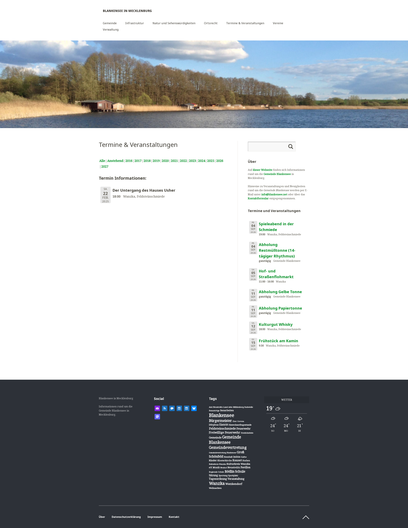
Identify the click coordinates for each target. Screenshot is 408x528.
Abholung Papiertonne (280, 308)
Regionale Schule (216, 472)
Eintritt (223, 424)
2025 (210, 161)
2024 (201, 161)
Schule (240, 471)
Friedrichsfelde (247, 433)
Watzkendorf (233, 484)
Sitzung (213, 475)
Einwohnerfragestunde (240, 424)
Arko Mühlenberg (236, 407)
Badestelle (248, 407)
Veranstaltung (236, 479)
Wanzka (217, 483)
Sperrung (223, 475)
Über (102, 517)
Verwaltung (111, 29)
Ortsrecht (211, 23)
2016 (128, 161)
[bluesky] (194, 408)
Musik (216, 467)
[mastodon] (157, 416)
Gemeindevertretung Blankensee (222, 452)
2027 (104, 166)
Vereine (278, 23)
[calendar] (179, 408)
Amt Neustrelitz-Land (218, 407)
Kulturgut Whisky (276, 324)
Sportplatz (233, 475)
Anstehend (115, 161)
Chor (235, 421)
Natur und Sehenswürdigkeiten (174, 23)
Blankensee (221, 415)
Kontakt (174, 517)
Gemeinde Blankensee (277, 174)
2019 (156, 161)
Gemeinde (110, 23)
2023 (192, 161)
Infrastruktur (134, 23)
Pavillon (245, 467)
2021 (174, 161)
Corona (240, 421)
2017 (138, 161)
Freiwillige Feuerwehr (224, 432)
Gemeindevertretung (228, 447)
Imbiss (236, 456)
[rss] (164, 408)
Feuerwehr (244, 428)
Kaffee (244, 457)
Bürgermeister (220, 420)
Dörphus (214, 424)
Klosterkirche (224, 460)
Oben (305, 517)
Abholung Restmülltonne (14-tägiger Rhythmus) (277, 250)
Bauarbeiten (227, 410)
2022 (183, 161)
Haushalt (228, 456)
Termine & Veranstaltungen (245, 23)
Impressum (154, 517)
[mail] (157, 408)
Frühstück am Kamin (278, 340)
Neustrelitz (234, 467)
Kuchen (246, 460)
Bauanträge (214, 410)
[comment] (172, 408)
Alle (102, 161)
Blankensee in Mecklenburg (127, 11)
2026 (219, 161)
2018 (147, 161)
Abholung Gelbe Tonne (280, 291)
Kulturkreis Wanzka (217, 464)
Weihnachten (215, 488)
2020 (165, 161)
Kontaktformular (258, 198)
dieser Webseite (262, 170)
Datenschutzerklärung (126, 517)
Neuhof (223, 467)
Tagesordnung (218, 479)
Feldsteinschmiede (222, 428)
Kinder (213, 460)
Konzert (237, 460)
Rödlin (229, 471)
